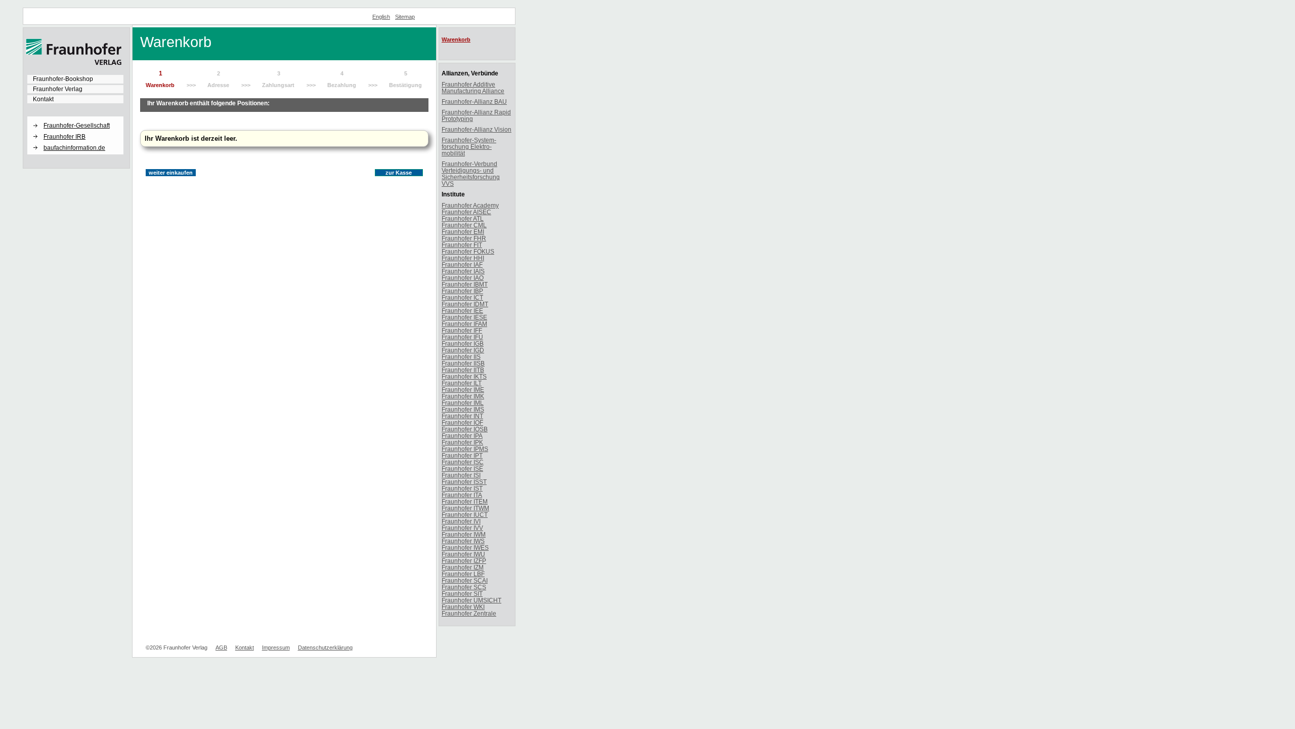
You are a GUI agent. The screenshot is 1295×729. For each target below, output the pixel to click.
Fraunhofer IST (462, 488)
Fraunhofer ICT (462, 297)
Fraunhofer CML (464, 225)
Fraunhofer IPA (462, 435)
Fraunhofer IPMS (465, 449)
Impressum (276, 647)
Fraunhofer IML (463, 402)
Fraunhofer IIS (461, 356)
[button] (75, 116)
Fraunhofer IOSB (465, 429)
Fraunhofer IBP (462, 291)
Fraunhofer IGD (463, 350)
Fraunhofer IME (463, 389)
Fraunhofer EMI (463, 231)
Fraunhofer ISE (462, 468)
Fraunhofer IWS (463, 541)
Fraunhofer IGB (463, 343)
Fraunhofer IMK (463, 396)
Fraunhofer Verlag (57, 89)
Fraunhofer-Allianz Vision (476, 129)
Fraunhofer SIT (462, 593)
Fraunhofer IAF (462, 264)
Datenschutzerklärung (325, 647)
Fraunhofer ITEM (465, 501)
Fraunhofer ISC (463, 462)
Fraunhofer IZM (463, 567)
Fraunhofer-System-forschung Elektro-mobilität (469, 146)
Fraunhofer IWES (465, 547)
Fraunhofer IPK (462, 442)
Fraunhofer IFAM (464, 323)
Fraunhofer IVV (462, 527)
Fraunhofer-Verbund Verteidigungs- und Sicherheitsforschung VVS (471, 173)
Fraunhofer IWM (464, 534)
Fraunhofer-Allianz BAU (474, 101)
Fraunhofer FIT (462, 244)
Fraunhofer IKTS (464, 376)
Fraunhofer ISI (461, 475)
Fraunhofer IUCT (465, 514)
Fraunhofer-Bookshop (63, 79)
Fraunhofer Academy (470, 205)
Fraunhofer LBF (463, 574)
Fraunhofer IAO (463, 277)
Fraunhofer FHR (464, 238)
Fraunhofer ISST (464, 481)
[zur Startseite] (74, 63)
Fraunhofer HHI (463, 258)
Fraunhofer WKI (463, 606)
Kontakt (43, 99)
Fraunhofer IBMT (465, 284)
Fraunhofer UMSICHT (471, 600)
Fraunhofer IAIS (463, 271)
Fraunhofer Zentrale (469, 613)
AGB (221, 647)
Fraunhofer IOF (462, 422)
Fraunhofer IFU (462, 337)
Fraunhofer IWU (463, 554)
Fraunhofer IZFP (464, 560)
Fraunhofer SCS (464, 587)
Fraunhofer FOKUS (468, 251)
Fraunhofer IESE (464, 317)
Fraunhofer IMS (463, 409)
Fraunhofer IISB (463, 363)
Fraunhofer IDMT (465, 304)
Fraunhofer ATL (463, 218)
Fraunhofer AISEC (466, 212)
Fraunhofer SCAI (465, 580)
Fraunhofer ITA (462, 495)
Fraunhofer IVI (461, 521)
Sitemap (405, 17)
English (381, 17)
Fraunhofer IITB (463, 370)
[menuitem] (75, 79)
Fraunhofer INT (462, 416)
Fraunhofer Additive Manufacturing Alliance (473, 87)
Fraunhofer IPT (462, 455)
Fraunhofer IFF (462, 330)
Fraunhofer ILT (462, 383)
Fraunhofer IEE (462, 310)
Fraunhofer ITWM (465, 508)
